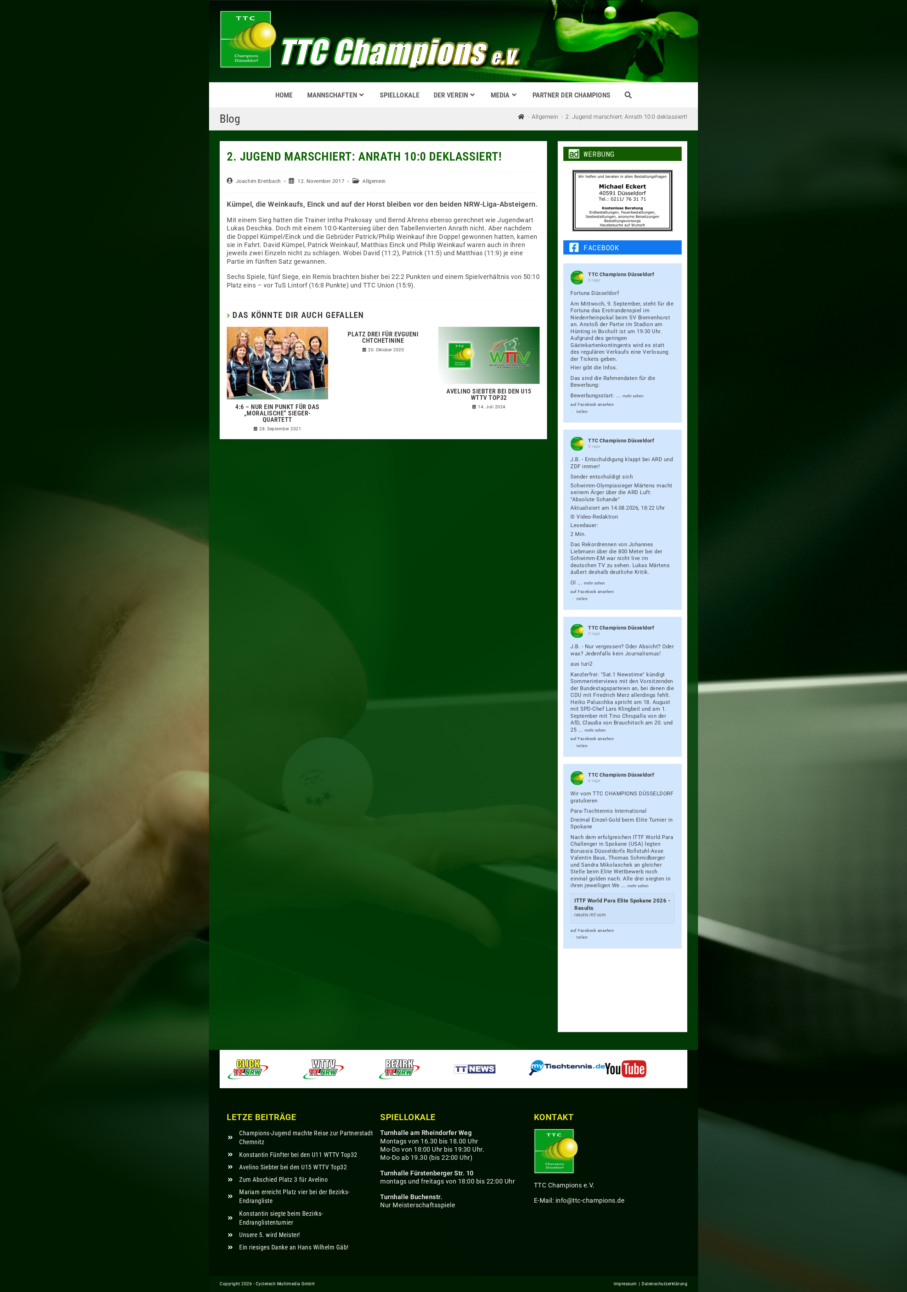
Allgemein (373, 181)
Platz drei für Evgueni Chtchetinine (383, 337)
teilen (581, 411)
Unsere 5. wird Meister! (269, 1234)
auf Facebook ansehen (592, 404)
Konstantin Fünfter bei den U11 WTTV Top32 (298, 1154)
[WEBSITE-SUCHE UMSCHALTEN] (628, 95)
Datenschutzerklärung (664, 1283)
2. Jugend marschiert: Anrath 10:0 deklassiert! (626, 116)
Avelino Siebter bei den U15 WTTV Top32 (488, 394)
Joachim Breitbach (258, 181)
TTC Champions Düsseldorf (621, 274)
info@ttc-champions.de (590, 1200)
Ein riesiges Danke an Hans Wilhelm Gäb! (294, 1247)
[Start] (521, 116)
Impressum (625, 1283)
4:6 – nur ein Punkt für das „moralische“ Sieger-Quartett (277, 413)
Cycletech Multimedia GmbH (285, 1283)
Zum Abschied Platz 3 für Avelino (283, 1179)
